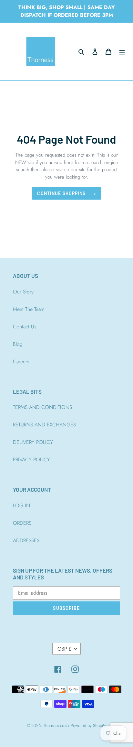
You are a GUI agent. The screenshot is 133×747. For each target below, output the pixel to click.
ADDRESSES (26, 540)
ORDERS (22, 523)
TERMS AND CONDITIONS (42, 407)
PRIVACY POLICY (31, 459)
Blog (18, 344)
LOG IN (21, 505)
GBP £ (64, 649)
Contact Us (24, 326)
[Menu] (122, 51)
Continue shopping (61, 193)
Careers (21, 361)
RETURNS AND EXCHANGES (44, 424)
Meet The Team (29, 309)
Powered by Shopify (88, 725)
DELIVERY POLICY (33, 442)
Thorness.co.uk (56, 725)
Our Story (23, 291)
